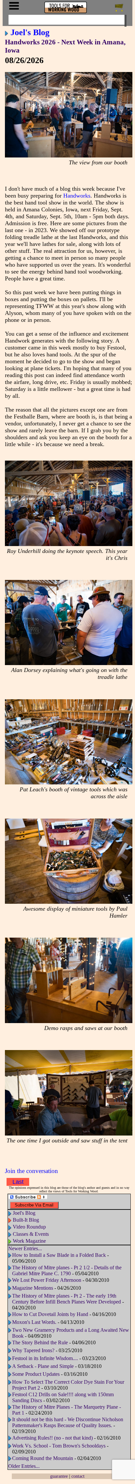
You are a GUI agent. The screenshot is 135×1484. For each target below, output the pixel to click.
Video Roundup (29, 1227)
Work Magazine (29, 1241)
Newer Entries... (25, 1248)
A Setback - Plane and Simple (43, 1366)
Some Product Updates (36, 1374)
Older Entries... (24, 1466)
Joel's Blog (29, 32)
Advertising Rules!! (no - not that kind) (52, 1438)
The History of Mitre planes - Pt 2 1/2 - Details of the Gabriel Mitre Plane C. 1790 (67, 1270)
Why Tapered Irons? (33, 1350)
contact (78, 1476)
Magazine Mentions (32, 1288)
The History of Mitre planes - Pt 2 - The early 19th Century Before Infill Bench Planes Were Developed (66, 1298)
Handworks (76, 195)
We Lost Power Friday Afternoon (46, 1280)
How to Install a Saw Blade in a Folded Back (59, 1255)
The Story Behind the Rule (40, 1342)
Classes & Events (31, 1234)
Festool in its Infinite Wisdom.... (45, 1358)
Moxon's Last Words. (34, 1322)
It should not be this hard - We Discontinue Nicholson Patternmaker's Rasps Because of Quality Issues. (67, 1422)
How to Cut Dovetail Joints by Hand (50, 1314)
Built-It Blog (26, 1220)
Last (18, 1182)
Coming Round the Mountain (42, 1458)
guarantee (59, 1476)
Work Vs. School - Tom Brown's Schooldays (59, 1445)
